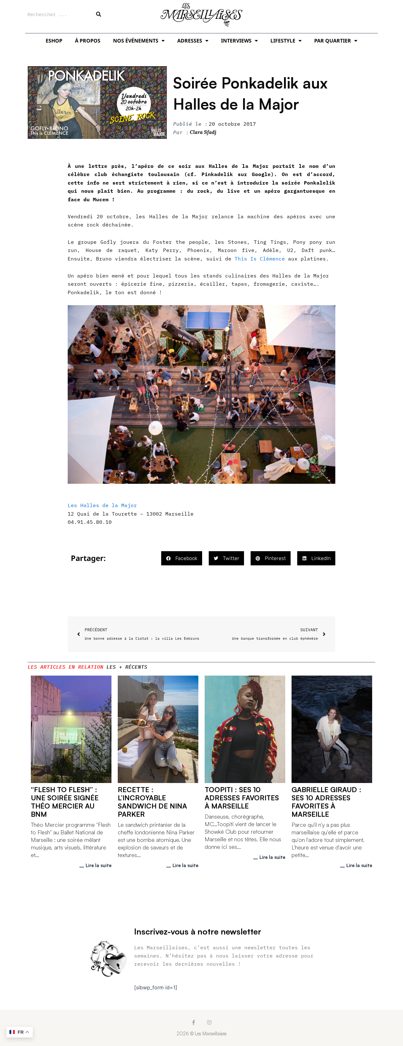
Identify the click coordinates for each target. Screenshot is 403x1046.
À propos (87, 40)
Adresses (189, 40)
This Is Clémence (260, 258)
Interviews (236, 40)
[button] (181, 558)
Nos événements (135, 40)
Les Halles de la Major (104, 505)
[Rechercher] (98, 14)
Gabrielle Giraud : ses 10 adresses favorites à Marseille (326, 801)
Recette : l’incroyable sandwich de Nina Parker (152, 801)
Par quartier (332, 40)
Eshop (54, 40)
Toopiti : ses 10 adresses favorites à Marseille (242, 797)
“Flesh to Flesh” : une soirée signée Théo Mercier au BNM (65, 801)
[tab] (65, 666)
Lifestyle (282, 40)
